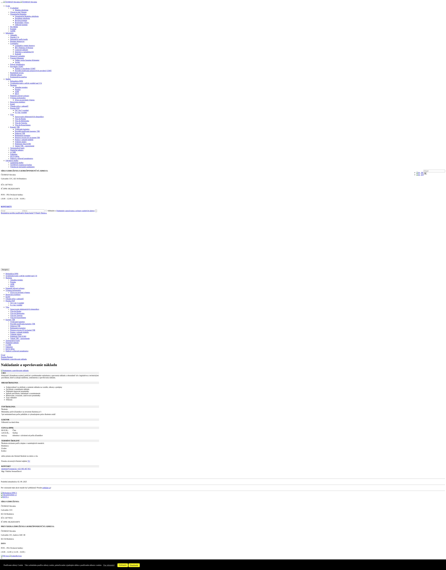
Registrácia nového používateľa (13, 213)
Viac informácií (108, 565)
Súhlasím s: (71, 211)
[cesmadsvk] (5, 556)
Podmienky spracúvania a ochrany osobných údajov (75, 211)
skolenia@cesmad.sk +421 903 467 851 (16, 469)
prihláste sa (46, 488)
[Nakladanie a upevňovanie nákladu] (15, 371)
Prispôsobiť (134, 565)
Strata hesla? (29, 213)
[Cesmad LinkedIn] (15, 556)
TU (29, 461)
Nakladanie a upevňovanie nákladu (14, 359)
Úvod (3, 355)
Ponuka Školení (7, 357)
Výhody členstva (40, 213)
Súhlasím (123, 565)
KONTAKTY (6, 207)
